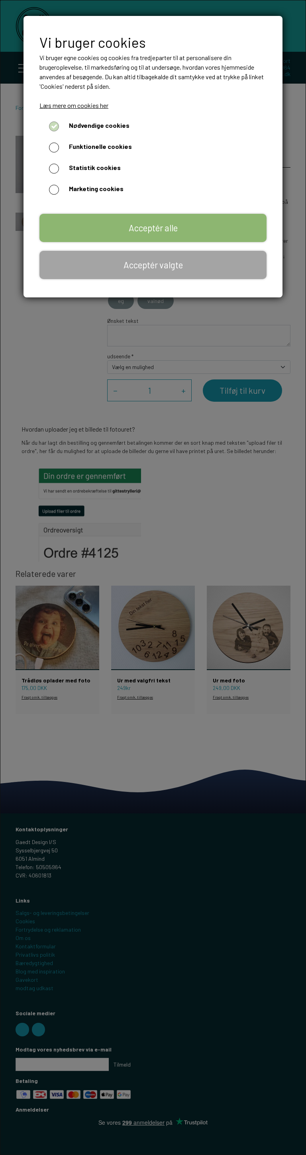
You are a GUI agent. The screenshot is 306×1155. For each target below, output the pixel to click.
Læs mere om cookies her (73, 105)
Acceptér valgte (153, 265)
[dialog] (153, 577)
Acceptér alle (153, 228)
